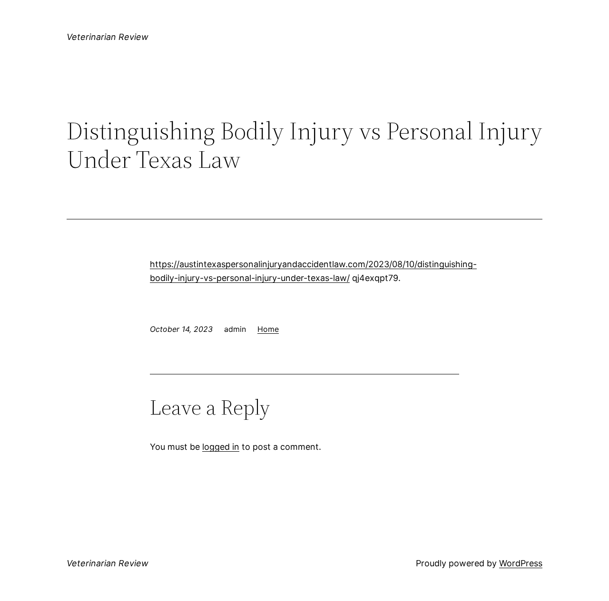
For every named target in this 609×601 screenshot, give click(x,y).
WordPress (520, 563)
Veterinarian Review (107, 37)
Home (268, 329)
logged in (220, 447)
